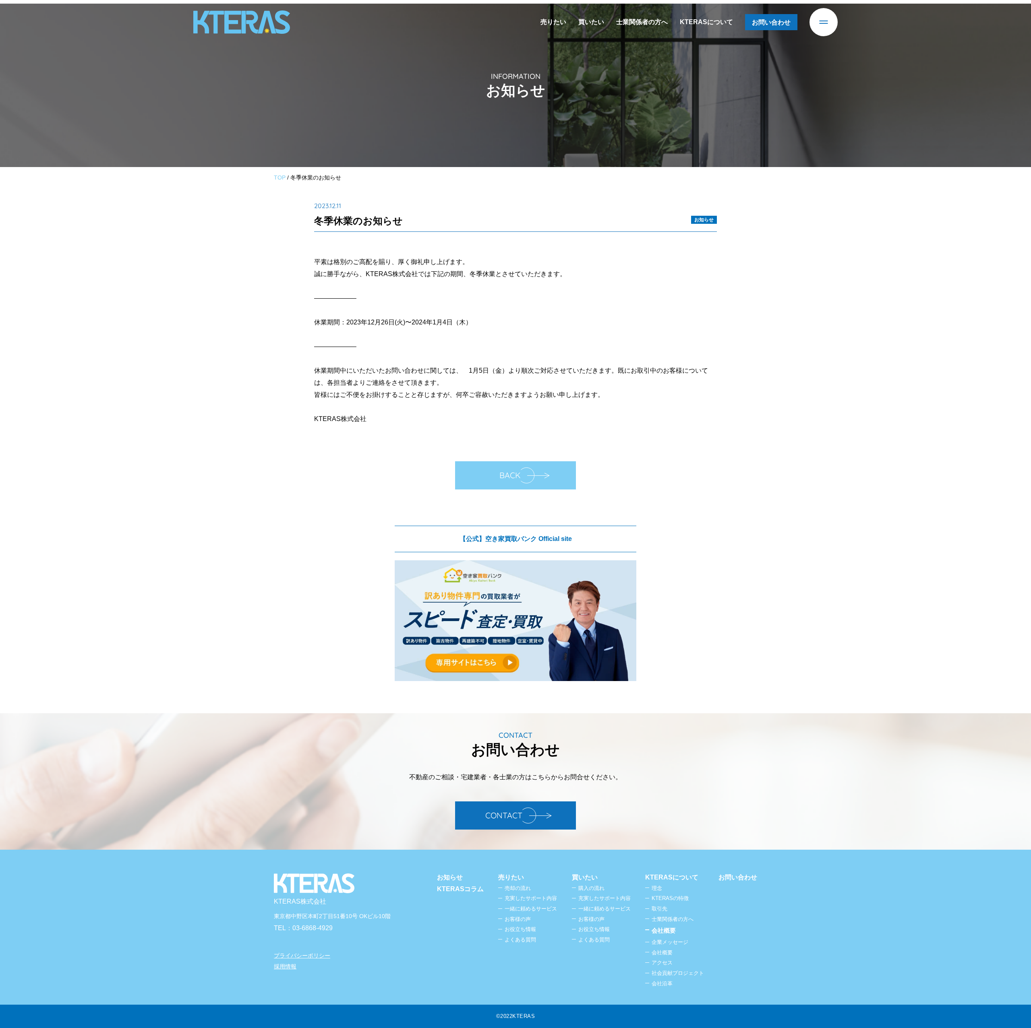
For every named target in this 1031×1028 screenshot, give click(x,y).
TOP (280, 177)
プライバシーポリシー (302, 955)
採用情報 (285, 966)
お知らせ (704, 220)
